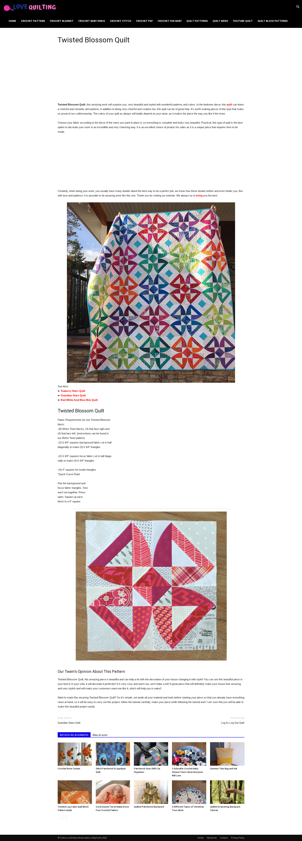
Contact (224, 837)
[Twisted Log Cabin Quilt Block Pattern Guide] (75, 792)
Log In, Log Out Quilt (232, 722)
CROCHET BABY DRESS (91, 20)
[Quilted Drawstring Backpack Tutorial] (227, 792)
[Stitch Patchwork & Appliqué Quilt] (113, 754)
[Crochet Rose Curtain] (75, 754)
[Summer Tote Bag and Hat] (227, 754)
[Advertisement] (151, 76)
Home (12, 20)
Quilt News (220, 20)
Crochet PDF (144, 20)
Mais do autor (100, 735)
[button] (298, 7)
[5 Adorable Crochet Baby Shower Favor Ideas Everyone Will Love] (189, 754)
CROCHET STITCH (120, 20)
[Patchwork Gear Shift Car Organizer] (151, 754)
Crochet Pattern (33, 20)
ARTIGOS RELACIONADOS (74, 735)
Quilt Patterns (197, 20)
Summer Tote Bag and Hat (223, 768)
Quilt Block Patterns (273, 20)
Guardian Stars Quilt (69, 722)
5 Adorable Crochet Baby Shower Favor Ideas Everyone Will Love (187, 772)
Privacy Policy (237, 837)
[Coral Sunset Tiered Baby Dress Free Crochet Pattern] (113, 792)
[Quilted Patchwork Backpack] (151, 792)
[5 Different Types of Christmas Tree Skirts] (189, 792)
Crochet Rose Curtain (69, 768)
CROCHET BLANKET (61, 20)
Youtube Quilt (243, 20)
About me (212, 837)
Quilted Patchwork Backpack (149, 806)
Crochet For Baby (170, 20)
